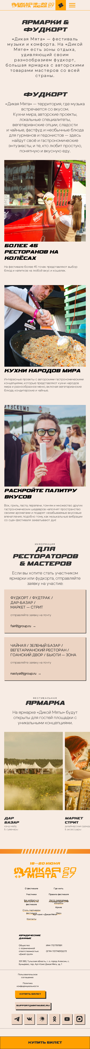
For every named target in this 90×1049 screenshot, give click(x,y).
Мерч (58, 913)
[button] (72, 5)
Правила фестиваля (59, 894)
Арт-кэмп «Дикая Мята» (45, 914)
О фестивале (31, 889)
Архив (58, 907)
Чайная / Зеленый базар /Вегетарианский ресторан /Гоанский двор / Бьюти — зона (43, 650)
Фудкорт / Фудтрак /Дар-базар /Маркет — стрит (31, 602)
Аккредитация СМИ (59, 901)
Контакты (31, 919)
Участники (31, 894)
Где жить (58, 889)
